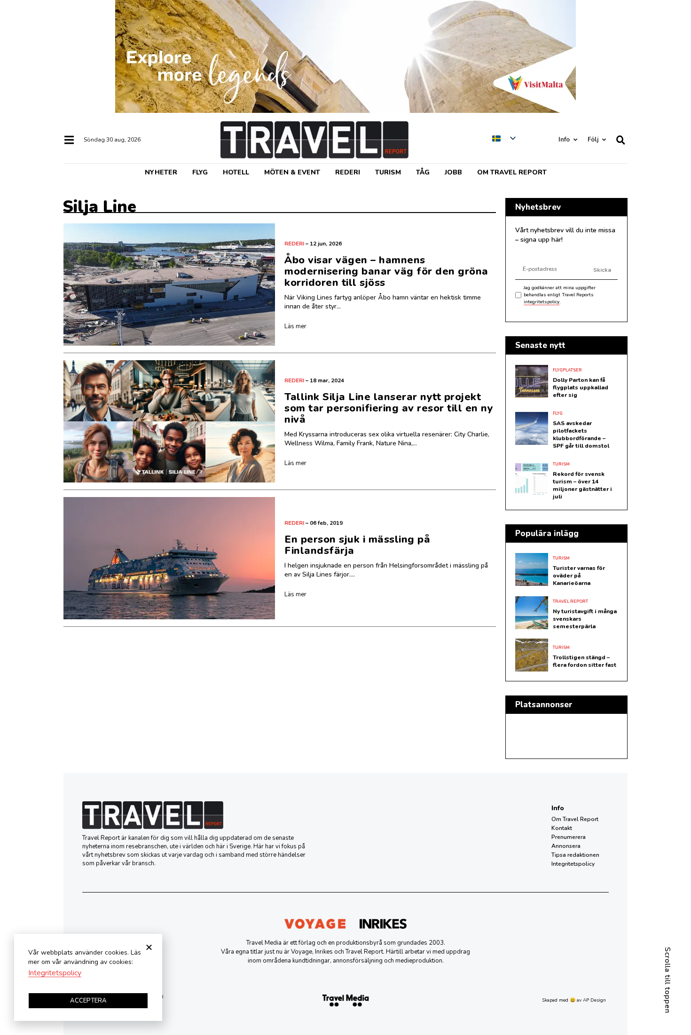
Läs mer (295, 326)
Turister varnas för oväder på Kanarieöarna (579, 575)
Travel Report (570, 601)
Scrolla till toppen (667, 980)
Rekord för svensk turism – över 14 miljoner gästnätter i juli (582, 485)
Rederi (347, 172)
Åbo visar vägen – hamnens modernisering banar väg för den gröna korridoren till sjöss (386, 271)
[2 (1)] (345, 110)
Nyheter (161, 172)
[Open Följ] (604, 140)
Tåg (423, 172)
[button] (149, 947)
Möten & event (292, 172)
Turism (388, 172)
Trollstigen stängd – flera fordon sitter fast (584, 661)
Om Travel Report (512, 172)
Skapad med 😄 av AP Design (574, 1000)
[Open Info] (575, 140)
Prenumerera (568, 837)
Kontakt (561, 828)
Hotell (236, 172)
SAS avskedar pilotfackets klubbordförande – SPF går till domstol (581, 434)
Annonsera (566, 846)
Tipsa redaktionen (575, 855)
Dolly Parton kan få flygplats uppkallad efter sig (580, 387)
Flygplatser (567, 370)
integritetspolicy (541, 302)
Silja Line (99, 207)
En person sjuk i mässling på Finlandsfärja (357, 545)
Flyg (200, 172)
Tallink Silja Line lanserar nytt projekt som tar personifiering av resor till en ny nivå (388, 408)
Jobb (453, 172)
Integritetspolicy (573, 864)
